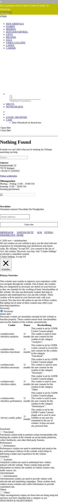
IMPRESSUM (6, 232)
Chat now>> (6, 13)
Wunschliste (14, 106)
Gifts (9, 34)
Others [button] (3, 489)
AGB (39, 232)
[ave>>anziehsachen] (29, 17)
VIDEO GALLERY (15, 42)
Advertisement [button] (7, 473)
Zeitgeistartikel (17, 32)
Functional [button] (5, 429)
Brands (11, 37)
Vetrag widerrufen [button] (8, 176)
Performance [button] (6, 442)
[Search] (14, 157)
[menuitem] (32, 23)
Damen (10, 26)
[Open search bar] (11, 97)
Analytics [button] (4, 456)
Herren (11, 29)
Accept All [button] (21, 256)
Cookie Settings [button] (7, 256)
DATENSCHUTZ (25, 232)
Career (11, 48)
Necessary (8, 311)
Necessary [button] (5, 308)
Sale (9, 40)
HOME (20, 235)
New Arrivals (15, 23)
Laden (10, 45)
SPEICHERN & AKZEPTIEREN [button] (16, 500)
